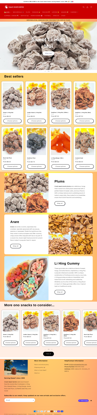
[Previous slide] (45, 71)
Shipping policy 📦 (39, 367)
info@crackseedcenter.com (78, 364)
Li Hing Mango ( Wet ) (57, 158)
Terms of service (48, 414)
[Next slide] (51, 71)
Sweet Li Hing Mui (8, 112)
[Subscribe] (33, 400)
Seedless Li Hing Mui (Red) (83, 112)
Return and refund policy (41, 364)
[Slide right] (51, 349)
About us (37, 373)
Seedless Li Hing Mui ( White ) (59, 112)
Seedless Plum (31, 158)
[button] (7, 12)
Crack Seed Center (12, 414)
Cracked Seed (79, 158)
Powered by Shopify (22, 414)
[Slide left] (45, 349)
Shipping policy (57, 414)
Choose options (12, 121)
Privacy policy (31, 414)
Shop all (59, 203)
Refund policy (40, 414)
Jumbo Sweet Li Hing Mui (34, 112)
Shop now (48, 53)
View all (48, 354)
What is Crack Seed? (40, 370)
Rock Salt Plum (7, 158)
